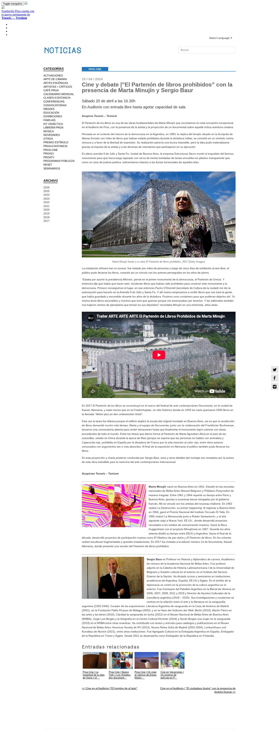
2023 (46, 198)
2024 (46, 194)
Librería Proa (53, 127)
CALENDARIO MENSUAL (58, 94)
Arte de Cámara (55, 79)
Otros (48, 138)
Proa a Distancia (55, 146)
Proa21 (48, 153)
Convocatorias (54, 105)
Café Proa (51, 90)
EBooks (48, 108)
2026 (46, 187)
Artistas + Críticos (57, 86)
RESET (47, 164)
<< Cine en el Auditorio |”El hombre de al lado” (109, 688)
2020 (46, 209)
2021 (46, 206)
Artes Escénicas (55, 82)
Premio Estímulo (55, 142)
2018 (46, 217)
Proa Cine (95, 69)
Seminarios (51, 168)
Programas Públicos (59, 160)
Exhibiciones (52, 116)
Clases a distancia (56, 97)
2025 (46, 191)
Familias (49, 120)
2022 (46, 202)
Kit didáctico (53, 123)
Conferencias (53, 101)
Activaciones (53, 75)
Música (48, 131)
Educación (51, 112)
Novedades (51, 134)
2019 (46, 213)
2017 (46, 220)
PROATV (48, 157)
